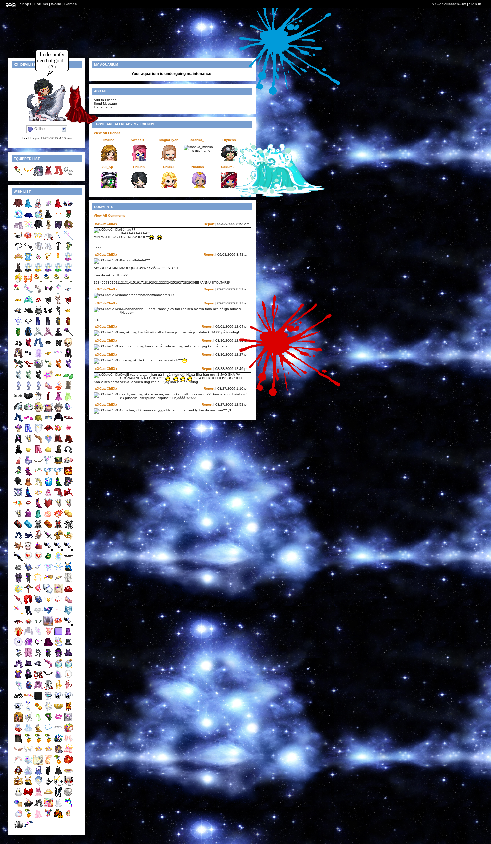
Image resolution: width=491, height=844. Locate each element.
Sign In (475, 4)
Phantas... (199, 167)
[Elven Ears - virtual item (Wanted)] (18, 753)
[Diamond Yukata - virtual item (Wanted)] (18, 582)
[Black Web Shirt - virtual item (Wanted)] (18, 699)
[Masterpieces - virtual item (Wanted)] (68, 721)
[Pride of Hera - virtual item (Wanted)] (58, 742)
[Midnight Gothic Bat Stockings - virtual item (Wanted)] (38, 806)
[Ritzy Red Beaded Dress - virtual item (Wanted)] (68, 710)
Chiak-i (168, 167)
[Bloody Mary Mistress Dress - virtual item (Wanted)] (28, 346)
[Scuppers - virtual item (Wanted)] (38, 410)
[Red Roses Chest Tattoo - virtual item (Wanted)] (68, 218)
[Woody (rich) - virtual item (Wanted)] (58, 410)
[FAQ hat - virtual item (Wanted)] (38, 549)
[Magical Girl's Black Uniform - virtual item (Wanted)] (28, 271)
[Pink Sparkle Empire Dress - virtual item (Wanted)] (38, 817)
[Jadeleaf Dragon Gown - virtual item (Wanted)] (18, 335)
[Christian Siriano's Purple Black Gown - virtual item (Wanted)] (58, 335)
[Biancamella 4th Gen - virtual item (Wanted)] (38, 753)
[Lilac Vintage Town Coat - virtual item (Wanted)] (28, 656)
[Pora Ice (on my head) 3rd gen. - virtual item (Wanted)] (48, 592)
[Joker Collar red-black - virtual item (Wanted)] (18, 624)
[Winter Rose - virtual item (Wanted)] (48, 207)
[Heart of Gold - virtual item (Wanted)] (48, 603)
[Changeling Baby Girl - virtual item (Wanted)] (48, 389)
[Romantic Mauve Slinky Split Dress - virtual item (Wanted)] (38, 507)
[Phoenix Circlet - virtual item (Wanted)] (28, 699)
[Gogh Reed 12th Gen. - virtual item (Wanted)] (28, 817)
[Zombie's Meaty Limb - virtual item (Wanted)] (38, 293)
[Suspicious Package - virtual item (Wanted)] (68, 731)
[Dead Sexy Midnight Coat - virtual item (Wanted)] (18, 485)
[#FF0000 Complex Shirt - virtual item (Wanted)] (18, 207)
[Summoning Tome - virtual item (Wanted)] (58, 646)
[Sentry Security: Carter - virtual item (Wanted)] (58, 592)
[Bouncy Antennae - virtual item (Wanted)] (38, 475)
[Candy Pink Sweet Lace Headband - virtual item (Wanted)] (18, 763)
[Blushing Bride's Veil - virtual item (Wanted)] (48, 710)
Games (70, 4)
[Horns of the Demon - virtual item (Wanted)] (48, 293)
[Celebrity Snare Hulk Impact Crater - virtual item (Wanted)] (68, 528)
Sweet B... (139, 140)
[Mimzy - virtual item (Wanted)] (58, 303)
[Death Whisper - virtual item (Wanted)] (68, 624)
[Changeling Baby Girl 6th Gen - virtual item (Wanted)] (68, 603)
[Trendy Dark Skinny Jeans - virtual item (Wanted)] (28, 614)
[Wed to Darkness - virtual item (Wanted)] (28, 806)
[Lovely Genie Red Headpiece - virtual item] (28, 174)
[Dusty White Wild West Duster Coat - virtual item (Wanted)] (68, 389)
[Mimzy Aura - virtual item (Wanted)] (18, 325)
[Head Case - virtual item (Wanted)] (18, 282)
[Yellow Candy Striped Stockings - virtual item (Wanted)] (38, 485)
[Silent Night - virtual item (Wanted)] (48, 539)
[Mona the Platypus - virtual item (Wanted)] (58, 753)
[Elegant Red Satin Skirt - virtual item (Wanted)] (68, 592)
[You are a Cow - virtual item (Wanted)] (28, 549)
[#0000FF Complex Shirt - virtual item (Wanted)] (38, 228)
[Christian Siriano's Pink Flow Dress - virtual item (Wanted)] (58, 400)
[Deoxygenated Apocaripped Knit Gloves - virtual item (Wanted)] (18, 421)
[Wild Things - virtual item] (38, 174)
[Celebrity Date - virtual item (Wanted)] (68, 228)
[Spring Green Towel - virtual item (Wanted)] (38, 721)
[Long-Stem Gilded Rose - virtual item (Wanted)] (38, 282)
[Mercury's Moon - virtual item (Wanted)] (28, 763)
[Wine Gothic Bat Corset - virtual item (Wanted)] (28, 667)
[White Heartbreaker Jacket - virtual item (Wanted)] (48, 689)
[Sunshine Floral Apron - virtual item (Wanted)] (58, 689)
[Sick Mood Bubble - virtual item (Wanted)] (38, 785)
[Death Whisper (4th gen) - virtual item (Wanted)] (58, 549)
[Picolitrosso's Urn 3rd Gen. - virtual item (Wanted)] (38, 389)
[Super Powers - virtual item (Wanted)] (58, 560)
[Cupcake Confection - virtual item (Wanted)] (68, 817)
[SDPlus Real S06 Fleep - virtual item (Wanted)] (18, 721)
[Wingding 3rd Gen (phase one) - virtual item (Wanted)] (68, 699)
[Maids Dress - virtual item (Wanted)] (68, 646)
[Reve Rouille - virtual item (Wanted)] (18, 774)
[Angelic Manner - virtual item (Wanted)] (58, 785)
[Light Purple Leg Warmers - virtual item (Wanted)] (18, 228)
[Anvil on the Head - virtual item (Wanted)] (38, 400)
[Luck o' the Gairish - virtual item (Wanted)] (48, 560)
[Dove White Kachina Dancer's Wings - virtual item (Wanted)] (28, 635)
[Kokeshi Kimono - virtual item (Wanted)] (48, 432)
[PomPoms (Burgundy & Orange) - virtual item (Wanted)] (48, 528)
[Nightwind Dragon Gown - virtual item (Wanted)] (58, 325)
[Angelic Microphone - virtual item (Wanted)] (58, 293)
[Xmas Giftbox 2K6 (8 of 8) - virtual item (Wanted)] (18, 635)
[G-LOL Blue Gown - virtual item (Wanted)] (28, 335)
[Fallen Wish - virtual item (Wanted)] (38, 571)
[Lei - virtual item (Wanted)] (58, 721)
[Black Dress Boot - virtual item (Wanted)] (18, 346)
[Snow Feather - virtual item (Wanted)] (38, 635)
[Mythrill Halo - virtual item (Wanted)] (58, 357)
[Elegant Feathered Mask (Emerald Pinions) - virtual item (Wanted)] (68, 539)
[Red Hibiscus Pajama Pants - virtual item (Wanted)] (38, 453)
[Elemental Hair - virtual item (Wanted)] (58, 517)
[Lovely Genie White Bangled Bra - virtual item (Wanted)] (38, 239)
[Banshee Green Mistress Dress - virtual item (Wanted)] (28, 378)
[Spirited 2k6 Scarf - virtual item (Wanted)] (58, 496)
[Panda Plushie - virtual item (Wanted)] (18, 828)
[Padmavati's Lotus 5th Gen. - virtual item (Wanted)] (28, 239)
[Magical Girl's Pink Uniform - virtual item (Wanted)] (68, 260)
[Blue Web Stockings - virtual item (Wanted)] (18, 539)
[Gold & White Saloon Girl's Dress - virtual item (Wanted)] (28, 785)
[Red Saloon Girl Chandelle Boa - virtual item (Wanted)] (28, 603)
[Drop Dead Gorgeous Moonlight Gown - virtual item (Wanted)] (38, 335)
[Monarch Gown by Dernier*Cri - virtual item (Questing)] (58, 817)
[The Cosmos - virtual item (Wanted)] (18, 806)
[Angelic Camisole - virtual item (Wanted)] (68, 614)
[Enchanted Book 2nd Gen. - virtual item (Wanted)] (28, 571)
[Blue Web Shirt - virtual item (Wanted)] (28, 539)
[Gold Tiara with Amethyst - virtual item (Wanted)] (68, 314)
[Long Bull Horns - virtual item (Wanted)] (38, 464)
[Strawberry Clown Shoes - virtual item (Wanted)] (28, 421)
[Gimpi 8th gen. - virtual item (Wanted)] (18, 656)
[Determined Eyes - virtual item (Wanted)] (18, 400)
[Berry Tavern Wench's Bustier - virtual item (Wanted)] (68, 303)
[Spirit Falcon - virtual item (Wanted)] (68, 485)
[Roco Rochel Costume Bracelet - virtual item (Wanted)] (38, 303)
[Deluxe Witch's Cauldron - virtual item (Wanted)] (58, 464)
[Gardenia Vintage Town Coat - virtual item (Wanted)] (68, 582)
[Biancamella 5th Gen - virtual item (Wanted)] (48, 753)
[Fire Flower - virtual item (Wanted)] (58, 432)
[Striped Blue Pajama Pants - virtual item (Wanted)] (28, 432)
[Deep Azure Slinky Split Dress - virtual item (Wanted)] (28, 496)
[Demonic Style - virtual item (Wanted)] (68, 785)
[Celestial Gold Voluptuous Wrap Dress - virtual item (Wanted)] (38, 731)
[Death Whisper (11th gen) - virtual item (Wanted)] (48, 549)
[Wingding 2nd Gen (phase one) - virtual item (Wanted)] (58, 699)
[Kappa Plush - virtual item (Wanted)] (68, 250)
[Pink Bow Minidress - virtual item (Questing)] (18, 742)
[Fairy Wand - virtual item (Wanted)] (58, 239)
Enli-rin (139, 167)
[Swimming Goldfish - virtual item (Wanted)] (48, 763)
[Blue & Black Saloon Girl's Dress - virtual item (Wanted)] (68, 571)
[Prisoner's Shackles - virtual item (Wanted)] (48, 678)
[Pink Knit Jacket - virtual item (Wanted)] (38, 689)
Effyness (229, 140)
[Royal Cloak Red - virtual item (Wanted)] (58, 442)
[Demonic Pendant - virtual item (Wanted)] (38, 646)
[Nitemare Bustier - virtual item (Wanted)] (58, 796)
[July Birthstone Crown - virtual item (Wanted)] (68, 507)
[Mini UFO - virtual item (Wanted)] (28, 410)
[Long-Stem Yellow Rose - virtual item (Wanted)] (58, 282)
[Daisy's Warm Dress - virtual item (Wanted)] (28, 485)
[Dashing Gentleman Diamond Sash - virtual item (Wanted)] (48, 421)
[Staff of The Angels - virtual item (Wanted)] (68, 239)
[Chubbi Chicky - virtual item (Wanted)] (48, 453)
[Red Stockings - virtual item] (58, 174)
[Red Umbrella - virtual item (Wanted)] (18, 603)
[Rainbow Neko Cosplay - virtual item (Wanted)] (68, 806)
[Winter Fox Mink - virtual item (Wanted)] (48, 464)
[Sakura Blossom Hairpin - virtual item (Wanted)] (68, 432)
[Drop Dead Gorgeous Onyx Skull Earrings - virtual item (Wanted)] (28, 357)
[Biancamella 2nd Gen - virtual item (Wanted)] (38, 496)
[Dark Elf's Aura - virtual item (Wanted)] (38, 357)
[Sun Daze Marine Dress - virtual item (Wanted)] (38, 517)
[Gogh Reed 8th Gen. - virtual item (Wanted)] (58, 763)
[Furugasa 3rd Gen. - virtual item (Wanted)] (28, 592)
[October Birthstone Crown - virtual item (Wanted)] (58, 507)
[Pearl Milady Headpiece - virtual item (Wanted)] (58, 710)
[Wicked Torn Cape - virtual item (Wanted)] (28, 314)
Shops (25, 4)
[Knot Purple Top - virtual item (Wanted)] (28, 517)
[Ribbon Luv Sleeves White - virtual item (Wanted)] (48, 239)
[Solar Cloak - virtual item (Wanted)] (48, 442)
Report (209, 224)
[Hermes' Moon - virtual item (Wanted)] (18, 592)
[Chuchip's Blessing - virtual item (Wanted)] (28, 721)
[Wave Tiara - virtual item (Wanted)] (28, 303)
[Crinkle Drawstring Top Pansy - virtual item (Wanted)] (38, 774)
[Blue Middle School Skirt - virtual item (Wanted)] (28, 218)
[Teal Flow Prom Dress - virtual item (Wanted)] (28, 207)
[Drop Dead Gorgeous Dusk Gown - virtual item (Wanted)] (48, 335)
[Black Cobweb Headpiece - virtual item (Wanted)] (58, 314)
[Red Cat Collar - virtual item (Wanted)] (28, 507)
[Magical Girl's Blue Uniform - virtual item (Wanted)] (68, 271)
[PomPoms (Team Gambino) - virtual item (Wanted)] (28, 528)
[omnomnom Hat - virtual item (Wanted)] (38, 368)
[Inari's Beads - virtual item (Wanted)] (48, 475)
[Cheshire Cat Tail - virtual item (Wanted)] (48, 667)
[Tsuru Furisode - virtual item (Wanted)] (58, 656)
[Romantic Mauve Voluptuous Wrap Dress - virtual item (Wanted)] (28, 475)
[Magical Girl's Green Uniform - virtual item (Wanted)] (58, 271)
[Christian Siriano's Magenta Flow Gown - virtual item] (48, 174)
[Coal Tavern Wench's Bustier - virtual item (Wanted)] (48, 303)
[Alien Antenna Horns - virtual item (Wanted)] (38, 624)
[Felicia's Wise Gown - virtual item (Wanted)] (48, 325)
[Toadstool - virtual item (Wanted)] (18, 432)
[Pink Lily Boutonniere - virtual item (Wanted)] (38, 260)
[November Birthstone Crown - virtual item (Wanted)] (28, 442)
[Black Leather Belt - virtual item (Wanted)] (48, 346)
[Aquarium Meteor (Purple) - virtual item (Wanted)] (48, 378)
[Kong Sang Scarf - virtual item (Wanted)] (48, 614)
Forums (41, 4)
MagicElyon (168, 140)
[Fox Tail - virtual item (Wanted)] (18, 464)
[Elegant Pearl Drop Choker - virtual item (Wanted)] (18, 250)
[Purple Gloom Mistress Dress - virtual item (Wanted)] (68, 368)
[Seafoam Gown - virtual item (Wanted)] (28, 774)
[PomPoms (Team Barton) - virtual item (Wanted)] (68, 517)
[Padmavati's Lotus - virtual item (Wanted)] (58, 624)
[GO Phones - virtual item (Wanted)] (68, 453)
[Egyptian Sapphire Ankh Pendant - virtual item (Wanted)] (48, 260)
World (56, 4)
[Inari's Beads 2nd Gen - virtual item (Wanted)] (58, 475)
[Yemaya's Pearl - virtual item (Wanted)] (18, 646)
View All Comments (109, 215)
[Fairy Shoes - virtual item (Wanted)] (68, 378)
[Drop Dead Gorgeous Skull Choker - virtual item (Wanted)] (28, 325)
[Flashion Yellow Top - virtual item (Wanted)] (38, 421)
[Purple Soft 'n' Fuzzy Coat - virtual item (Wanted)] (28, 646)
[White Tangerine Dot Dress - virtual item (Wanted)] (38, 207)
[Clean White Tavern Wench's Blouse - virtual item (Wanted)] (38, 614)
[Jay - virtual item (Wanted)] (48, 656)
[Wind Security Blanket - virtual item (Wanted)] (28, 464)
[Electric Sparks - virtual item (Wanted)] (38, 582)
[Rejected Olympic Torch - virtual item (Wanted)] (58, 260)
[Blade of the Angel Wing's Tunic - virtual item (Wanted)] (28, 260)
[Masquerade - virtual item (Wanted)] (18, 785)
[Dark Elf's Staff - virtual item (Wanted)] (68, 335)
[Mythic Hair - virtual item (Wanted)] (18, 689)
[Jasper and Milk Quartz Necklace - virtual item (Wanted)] (58, 603)
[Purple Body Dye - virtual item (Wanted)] (58, 635)
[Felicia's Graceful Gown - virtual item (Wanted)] (38, 325)
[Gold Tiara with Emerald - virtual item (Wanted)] (58, 378)
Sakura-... (229, 167)
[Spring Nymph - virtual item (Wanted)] (48, 721)
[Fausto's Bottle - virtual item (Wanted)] (38, 218)
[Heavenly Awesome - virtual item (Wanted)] (38, 763)
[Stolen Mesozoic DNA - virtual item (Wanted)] (18, 731)
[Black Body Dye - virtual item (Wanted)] (38, 699)
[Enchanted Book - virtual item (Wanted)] (38, 603)
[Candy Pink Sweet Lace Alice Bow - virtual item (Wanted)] (68, 742)
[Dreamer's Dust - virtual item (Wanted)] (18, 496)
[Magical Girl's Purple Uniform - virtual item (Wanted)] (48, 271)
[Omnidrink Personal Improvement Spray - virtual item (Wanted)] (28, 710)
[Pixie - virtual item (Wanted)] (48, 571)
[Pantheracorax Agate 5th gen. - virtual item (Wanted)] (28, 689)
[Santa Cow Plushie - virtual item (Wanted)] (38, 539)
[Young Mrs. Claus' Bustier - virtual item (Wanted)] (48, 507)
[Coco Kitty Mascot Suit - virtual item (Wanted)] (28, 582)
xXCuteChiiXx (106, 224)
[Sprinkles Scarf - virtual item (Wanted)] (48, 817)
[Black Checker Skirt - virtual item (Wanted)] (18, 571)
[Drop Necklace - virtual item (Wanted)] (48, 731)
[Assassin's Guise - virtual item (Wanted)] (68, 357)
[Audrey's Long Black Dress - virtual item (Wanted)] (48, 774)
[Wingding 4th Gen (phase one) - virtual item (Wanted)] (18, 710)
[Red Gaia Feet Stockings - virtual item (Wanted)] (38, 678)
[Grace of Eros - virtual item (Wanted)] (58, 582)
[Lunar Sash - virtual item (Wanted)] (28, 828)
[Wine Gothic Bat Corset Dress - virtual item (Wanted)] (68, 656)
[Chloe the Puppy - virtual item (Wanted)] (18, 549)
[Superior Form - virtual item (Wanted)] (68, 475)
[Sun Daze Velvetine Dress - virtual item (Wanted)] (68, 635)
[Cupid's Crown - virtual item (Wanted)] (28, 624)
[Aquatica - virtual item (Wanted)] (68, 410)
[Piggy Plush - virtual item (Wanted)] (48, 635)
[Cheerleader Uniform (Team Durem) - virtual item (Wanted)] (58, 528)
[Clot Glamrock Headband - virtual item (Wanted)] (68, 421)
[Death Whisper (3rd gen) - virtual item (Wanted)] (18, 560)
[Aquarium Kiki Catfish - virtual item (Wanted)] (48, 699)
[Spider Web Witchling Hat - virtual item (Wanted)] (18, 314)
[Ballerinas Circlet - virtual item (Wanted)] (58, 614)
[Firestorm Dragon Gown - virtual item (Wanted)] (68, 325)
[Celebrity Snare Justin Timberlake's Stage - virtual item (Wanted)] (48, 624)
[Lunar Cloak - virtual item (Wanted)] (18, 442)
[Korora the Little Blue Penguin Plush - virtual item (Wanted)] (18, 475)
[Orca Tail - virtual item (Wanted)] (48, 785)
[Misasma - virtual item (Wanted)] (48, 410)
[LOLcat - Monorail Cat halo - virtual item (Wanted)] (48, 582)
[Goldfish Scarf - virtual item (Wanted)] (18, 507)
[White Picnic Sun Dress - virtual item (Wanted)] (58, 806)
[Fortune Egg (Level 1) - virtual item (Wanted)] (48, 485)
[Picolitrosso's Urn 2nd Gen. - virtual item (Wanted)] (28, 389)
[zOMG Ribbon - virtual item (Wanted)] (28, 796)
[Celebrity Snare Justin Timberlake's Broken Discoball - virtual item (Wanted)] (68, 796)
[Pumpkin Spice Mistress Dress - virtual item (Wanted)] (58, 368)
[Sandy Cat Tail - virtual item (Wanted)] (38, 442)
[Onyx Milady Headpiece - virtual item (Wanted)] (28, 400)
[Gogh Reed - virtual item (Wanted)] (28, 742)
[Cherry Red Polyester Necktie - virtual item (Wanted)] (48, 400)
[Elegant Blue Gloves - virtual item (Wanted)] (38, 346)
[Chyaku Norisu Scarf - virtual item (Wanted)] (68, 496)
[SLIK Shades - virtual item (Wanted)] (68, 560)
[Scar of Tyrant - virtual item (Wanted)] (68, 678)
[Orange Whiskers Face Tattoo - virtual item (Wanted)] (58, 218)
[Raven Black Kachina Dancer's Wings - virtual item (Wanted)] (58, 421)
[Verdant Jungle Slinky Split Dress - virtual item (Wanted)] (58, 485)
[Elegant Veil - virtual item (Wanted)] (58, 678)
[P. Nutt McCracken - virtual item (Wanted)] (58, 539)
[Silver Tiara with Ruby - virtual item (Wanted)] (68, 293)
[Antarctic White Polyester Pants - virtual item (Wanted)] (48, 250)
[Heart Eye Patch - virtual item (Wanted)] (28, 250)
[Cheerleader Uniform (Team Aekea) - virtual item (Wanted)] (38, 528)
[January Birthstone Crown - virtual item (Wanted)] (18, 517)
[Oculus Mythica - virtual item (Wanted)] (68, 207)
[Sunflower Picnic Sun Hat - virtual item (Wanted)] (48, 796)
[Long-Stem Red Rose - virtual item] (18, 174)
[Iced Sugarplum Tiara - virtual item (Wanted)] (18, 260)
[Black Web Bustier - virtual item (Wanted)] (58, 346)
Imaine (108, 140)
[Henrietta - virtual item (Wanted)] (68, 763)
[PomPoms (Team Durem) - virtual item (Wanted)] (18, 528)
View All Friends (107, 133)
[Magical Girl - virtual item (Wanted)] (18, 614)
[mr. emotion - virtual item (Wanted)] (18, 796)
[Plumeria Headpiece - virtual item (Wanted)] (48, 368)
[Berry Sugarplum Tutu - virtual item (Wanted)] (68, 774)
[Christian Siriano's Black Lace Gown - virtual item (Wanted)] (18, 271)
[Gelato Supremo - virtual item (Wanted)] (48, 806)
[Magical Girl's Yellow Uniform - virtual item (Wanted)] (38, 271)
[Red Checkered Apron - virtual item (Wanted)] (68, 689)
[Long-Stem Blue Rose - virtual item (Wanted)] (48, 282)
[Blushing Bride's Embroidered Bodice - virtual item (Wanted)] (38, 432)
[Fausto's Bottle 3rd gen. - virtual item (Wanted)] (68, 667)
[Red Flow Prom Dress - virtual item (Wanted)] (58, 207)
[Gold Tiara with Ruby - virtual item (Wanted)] (18, 303)
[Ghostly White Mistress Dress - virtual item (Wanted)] (18, 378)
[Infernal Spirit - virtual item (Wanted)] (58, 389)
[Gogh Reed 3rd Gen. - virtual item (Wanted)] (48, 742)
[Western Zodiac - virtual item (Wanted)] (18, 218)
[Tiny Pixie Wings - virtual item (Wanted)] (28, 753)
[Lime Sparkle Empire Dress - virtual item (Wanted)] (68, 400)
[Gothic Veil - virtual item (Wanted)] (28, 678)
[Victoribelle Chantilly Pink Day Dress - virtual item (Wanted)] (38, 796)
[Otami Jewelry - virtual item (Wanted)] (38, 710)
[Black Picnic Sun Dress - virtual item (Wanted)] (58, 774)
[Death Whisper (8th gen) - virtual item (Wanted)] (68, 549)
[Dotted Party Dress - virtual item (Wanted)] (48, 496)
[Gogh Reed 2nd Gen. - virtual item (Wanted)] (38, 742)
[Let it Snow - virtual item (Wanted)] (58, 571)
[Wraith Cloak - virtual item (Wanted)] (18, 453)
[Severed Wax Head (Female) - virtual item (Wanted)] (18, 357)
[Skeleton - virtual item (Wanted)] (68, 346)
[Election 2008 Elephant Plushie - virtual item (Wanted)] (68, 464)
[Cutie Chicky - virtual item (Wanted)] (28, 453)
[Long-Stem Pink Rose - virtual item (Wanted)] (18, 293)
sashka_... (198, 140)
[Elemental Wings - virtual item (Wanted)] (28, 282)
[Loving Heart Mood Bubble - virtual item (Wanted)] (28, 560)
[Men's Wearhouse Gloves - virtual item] (68, 174)
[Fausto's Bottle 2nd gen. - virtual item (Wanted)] (58, 667)
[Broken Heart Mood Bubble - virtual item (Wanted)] (38, 560)
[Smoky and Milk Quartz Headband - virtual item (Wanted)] (58, 731)
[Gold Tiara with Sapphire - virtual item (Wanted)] (48, 357)
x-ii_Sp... (109, 167)
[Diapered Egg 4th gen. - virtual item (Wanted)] (18, 817)
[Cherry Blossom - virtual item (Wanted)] (68, 753)
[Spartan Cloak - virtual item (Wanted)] (68, 442)
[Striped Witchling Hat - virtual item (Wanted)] (38, 667)
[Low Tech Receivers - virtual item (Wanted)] (18, 239)
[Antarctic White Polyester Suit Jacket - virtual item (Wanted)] (38, 250)
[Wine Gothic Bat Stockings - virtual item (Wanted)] (18, 667)
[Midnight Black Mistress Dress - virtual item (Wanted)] (38, 378)
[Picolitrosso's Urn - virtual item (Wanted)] (18, 389)
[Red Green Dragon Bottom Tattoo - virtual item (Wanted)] (18, 368)
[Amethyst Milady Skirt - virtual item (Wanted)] (48, 646)
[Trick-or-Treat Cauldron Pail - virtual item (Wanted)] (38, 314)
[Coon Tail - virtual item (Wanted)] (58, 453)
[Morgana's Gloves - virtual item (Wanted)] (48, 314)
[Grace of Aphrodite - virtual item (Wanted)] (48, 517)
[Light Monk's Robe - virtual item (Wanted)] (48, 228)
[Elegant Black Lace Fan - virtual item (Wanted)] (18, 410)
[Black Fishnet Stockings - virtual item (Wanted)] (38, 656)
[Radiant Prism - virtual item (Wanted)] (28, 228)
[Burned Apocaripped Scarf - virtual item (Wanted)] (28, 368)
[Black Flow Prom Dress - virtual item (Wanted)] (48, 218)
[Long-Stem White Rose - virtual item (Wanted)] (68, 282)
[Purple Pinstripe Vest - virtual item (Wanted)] (58, 228)
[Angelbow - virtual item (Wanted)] (28, 293)
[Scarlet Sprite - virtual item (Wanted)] (38, 592)
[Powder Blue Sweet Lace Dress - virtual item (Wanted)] (28, 731)
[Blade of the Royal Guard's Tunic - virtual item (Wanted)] (18, 678)
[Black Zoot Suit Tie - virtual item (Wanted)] (58, 250)
